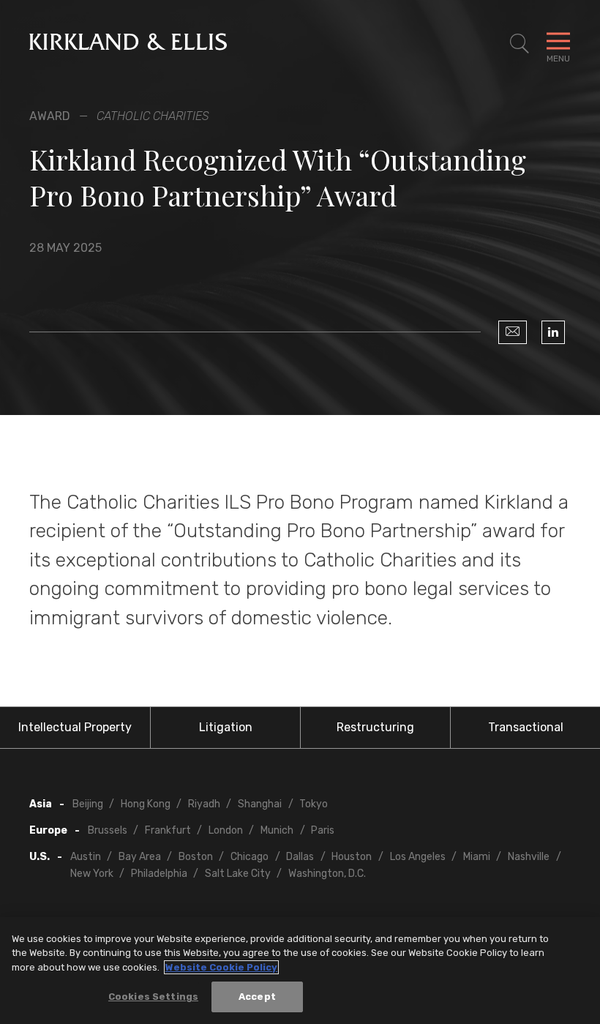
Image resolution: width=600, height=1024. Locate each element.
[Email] (512, 332)
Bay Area (140, 857)
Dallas (300, 857)
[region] (300, 970)
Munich (276, 830)
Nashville (529, 857)
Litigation (225, 727)
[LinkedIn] (553, 332)
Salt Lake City (238, 873)
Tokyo (313, 804)
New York (91, 873)
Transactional (525, 727)
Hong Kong (145, 804)
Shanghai (260, 804)
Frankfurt (168, 830)
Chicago (249, 857)
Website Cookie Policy (221, 967)
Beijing (87, 804)
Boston (196, 857)
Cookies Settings (153, 996)
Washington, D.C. (327, 873)
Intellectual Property (75, 727)
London (226, 830)
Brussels (107, 830)
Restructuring (375, 727)
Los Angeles (418, 857)
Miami (476, 857)
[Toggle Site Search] (519, 44)
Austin (85, 857)
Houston (351, 857)
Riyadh (204, 804)
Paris (322, 830)
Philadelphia (159, 873)
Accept (257, 996)
